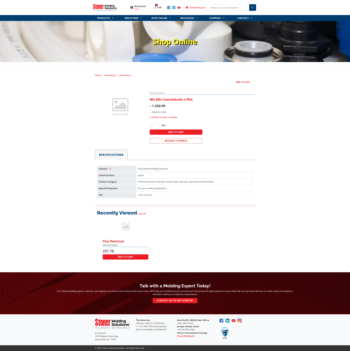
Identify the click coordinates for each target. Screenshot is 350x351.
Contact (243, 18)
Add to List (243, 82)
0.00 (159, 7)
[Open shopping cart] (155, 7)
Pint (163, 125)
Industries (131, 18)
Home (98, 75)
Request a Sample (176, 140)
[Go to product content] (126, 227)
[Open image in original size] (105, 7)
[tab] (111, 155)
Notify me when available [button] (164, 117)
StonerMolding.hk (186, 336)
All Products (110, 75)
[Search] (252, 7)
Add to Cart (176, 132)
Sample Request (197, 7)
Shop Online (159, 18)
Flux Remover (113, 241)
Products (103, 18)
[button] (140, 7)
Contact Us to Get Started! (175, 300)
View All (142, 213)
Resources (187, 18)
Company (215, 18)
